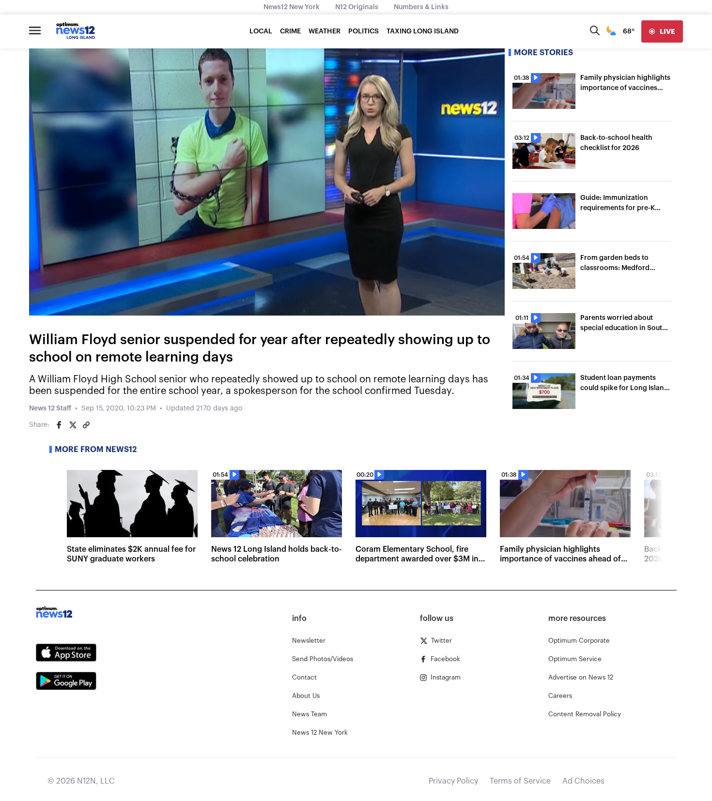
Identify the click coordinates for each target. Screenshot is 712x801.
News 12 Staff (50, 408)
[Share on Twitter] (73, 425)
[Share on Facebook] (59, 425)
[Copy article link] (86, 425)
